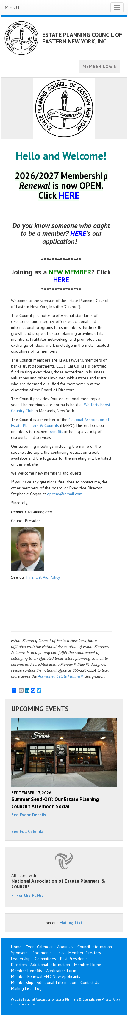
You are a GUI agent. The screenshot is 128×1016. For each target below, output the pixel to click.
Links (60, 952)
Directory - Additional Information (40, 964)
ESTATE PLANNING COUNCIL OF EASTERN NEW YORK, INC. (82, 38)
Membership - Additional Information (43, 982)
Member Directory (84, 952)
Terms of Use (26, 1004)
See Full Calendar (28, 831)
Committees (45, 958)
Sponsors (19, 952)
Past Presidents (74, 958)
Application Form (61, 970)
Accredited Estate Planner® (61, 676)
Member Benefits (26, 970)
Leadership (21, 958)
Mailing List (70, 922)
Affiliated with (58, 881)
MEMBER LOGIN (99, 66)
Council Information (94, 946)
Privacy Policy (111, 999)
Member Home (87, 964)
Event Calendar (39, 946)
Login (40, 988)
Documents (41, 952)
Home (16, 946)
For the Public (29, 895)
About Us (65, 946)
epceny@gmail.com (64, 494)
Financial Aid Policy (43, 577)
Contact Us (89, 982)
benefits (56, 431)
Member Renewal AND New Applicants (45, 976)
